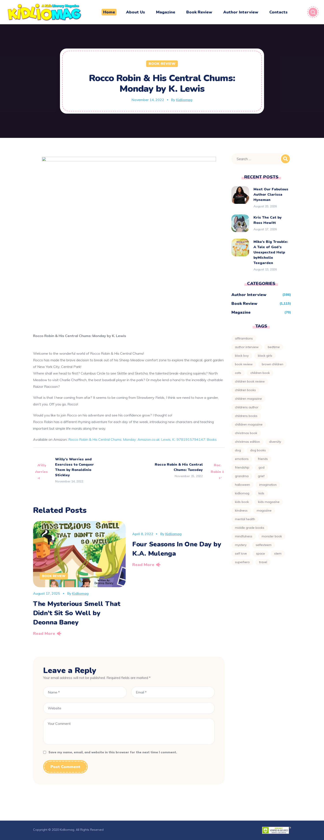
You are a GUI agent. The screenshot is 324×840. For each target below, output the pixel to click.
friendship (242, 467)
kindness (241, 510)
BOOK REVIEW (244, 364)
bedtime (274, 347)
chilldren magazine (249, 424)
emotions (242, 459)
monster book (272, 536)
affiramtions (244, 338)
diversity (275, 442)
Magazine (241, 312)
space (260, 553)
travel (263, 562)
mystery (240, 545)
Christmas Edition (247, 442)
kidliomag (242, 493)
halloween (242, 485)
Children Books (245, 390)
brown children (272, 364)
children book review (250, 381)
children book (260, 373)
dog (238, 450)
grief (261, 476)
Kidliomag (184, 100)
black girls (265, 356)
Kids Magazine (268, 502)
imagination (268, 485)
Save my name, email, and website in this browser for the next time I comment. (112, 752)
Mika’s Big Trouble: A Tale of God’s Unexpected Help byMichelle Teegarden (270, 252)
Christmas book (246, 433)
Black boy (242, 356)
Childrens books (246, 416)
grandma (242, 476)
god (261, 467)
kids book (242, 502)
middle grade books (249, 528)
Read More (44, 633)
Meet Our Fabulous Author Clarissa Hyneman (270, 194)
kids (261, 493)
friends (263, 459)
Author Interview (248, 294)
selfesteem (264, 545)
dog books (258, 450)
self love (241, 553)
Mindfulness (243, 536)
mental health (245, 519)
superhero (242, 562)
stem (277, 553)
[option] (79, 580)
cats (238, 373)
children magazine (248, 399)
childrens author (246, 407)
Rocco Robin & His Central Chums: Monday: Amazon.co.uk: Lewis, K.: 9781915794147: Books (142, 439)
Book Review (162, 63)
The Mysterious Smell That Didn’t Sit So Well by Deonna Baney (76, 613)
